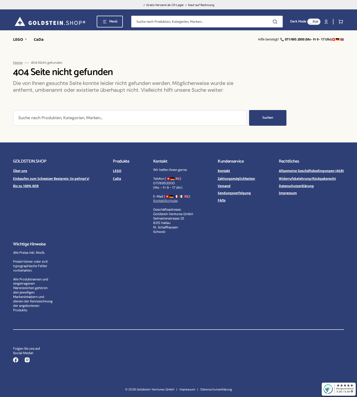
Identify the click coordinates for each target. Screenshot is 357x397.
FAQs (222, 200)
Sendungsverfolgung (234, 193)
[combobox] (207, 21)
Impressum (288, 193)
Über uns (20, 171)
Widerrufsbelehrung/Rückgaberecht (307, 178)
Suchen (267, 117)
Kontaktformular (165, 200)
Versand (224, 186)
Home (17, 63)
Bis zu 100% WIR (26, 186)
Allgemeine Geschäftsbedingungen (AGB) (311, 171)
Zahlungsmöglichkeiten (236, 178)
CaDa (117, 178)
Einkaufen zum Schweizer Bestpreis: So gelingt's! (51, 178)
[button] (326, 21)
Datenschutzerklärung (296, 186)
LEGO (117, 171)
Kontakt (224, 171)
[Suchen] (276, 21)
